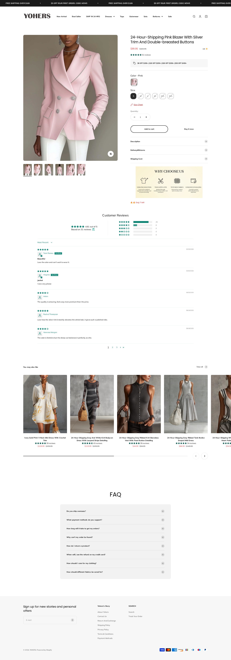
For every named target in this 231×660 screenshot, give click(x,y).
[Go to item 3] (49, 170)
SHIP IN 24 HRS (93, 16)
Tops (122, 16)
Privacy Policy (103, 629)
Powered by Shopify (44, 650)
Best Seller (76, 16)
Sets (145, 16)
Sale (170, 16)
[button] (136, 55)
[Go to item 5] (70, 170)
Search (131, 612)
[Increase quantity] (146, 117)
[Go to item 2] (38, 170)
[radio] (134, 82)
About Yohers (103, 612)
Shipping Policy (104, 625)
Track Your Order (135, 616)
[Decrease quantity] (134, 117)
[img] (42, 249)
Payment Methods (105, 638)
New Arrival (62, 16)
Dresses (108, 16)
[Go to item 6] (81, 170)
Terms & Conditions (105, 634)
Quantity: (134, 111)
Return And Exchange (107, 621)
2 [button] (112, 347)
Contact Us (102, 616)
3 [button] (116, 347)
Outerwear (133, 16)
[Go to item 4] (59, 170)
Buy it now (188, 129)
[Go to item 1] (27, 170)
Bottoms (156, 16)
